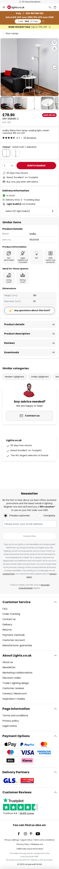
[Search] (50, 7)
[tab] (29, 623)
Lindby (32, 233)
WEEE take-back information (30, 849)
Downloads (11, 352)
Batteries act (37, 844)
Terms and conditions (15, 715)
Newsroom (20, 693)
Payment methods (13, 635)
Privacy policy (10, 721)
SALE (28, 21)
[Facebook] (20, 833)
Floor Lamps (12, 33)
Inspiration (8, 699)
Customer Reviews (16, 792)
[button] (7, 103)
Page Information (16, 709)
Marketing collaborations (17, 672)
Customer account (13, 640)
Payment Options (16, 736)
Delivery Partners (15, 772)
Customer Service (16, 602)
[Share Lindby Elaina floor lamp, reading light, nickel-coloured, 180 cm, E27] (54, 48)
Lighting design (20, 683)
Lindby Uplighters (40, 376)
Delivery (7, 624)
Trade (6, 683)
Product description (17, 333)
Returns (7, 629)
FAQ (4, 609)
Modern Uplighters (14, 376)
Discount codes (11, 678)
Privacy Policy (23, 844)
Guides (21, 699)
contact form (9, 574)
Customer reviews (13, 688)
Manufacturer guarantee (17, 645)
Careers (7, 693)
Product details (14, 324)
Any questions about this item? (32, 310)
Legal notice (9, 726)
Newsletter (9, 667)
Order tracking (11, 614)
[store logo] (17, 7)
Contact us (9, 619)
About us (7, 662)
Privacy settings (12, 840)
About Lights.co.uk (16, 655)
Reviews (9, 343)
